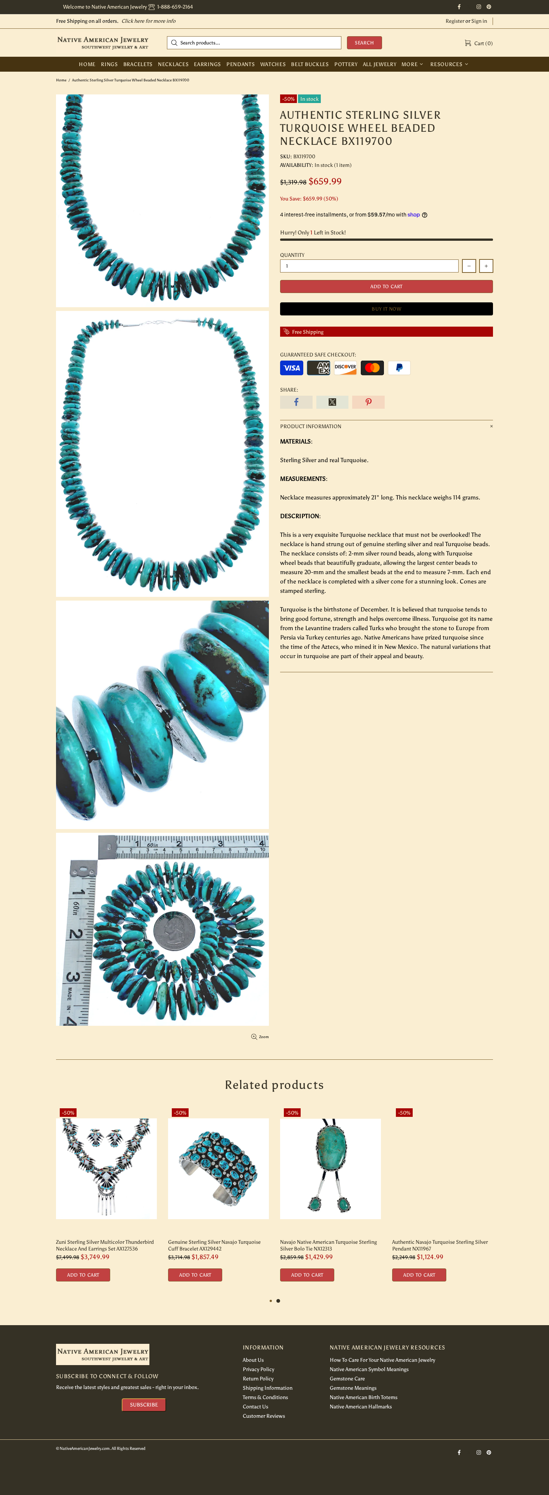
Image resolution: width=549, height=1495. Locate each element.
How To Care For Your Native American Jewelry (382, 1360)
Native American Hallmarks (361, 1407)
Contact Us (255, 1407)
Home (61, 80)
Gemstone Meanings (353, 1388)
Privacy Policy (258, 1369)
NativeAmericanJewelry (102, 42)
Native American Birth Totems (363, 1397)
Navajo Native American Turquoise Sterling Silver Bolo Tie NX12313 (328, 1245)
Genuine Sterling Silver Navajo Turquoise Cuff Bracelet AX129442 (214, 1245)
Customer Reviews (264, 1416)
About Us (253, 1360)
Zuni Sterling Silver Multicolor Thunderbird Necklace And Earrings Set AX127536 (105, 1245)
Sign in (479, 21)
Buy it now (386, 309)
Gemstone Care (347, 1379)
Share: (289, 390)
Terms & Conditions (265, 1397)
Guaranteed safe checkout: (318, 355)
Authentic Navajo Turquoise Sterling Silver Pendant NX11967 (440, 1245)
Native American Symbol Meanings (369, 1369)
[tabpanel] (330, 1201)
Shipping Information (267, 1388)
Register (455, 21)
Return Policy (258, 1379)
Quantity (292, 255)
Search (364, 43)
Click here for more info (148, 21)
